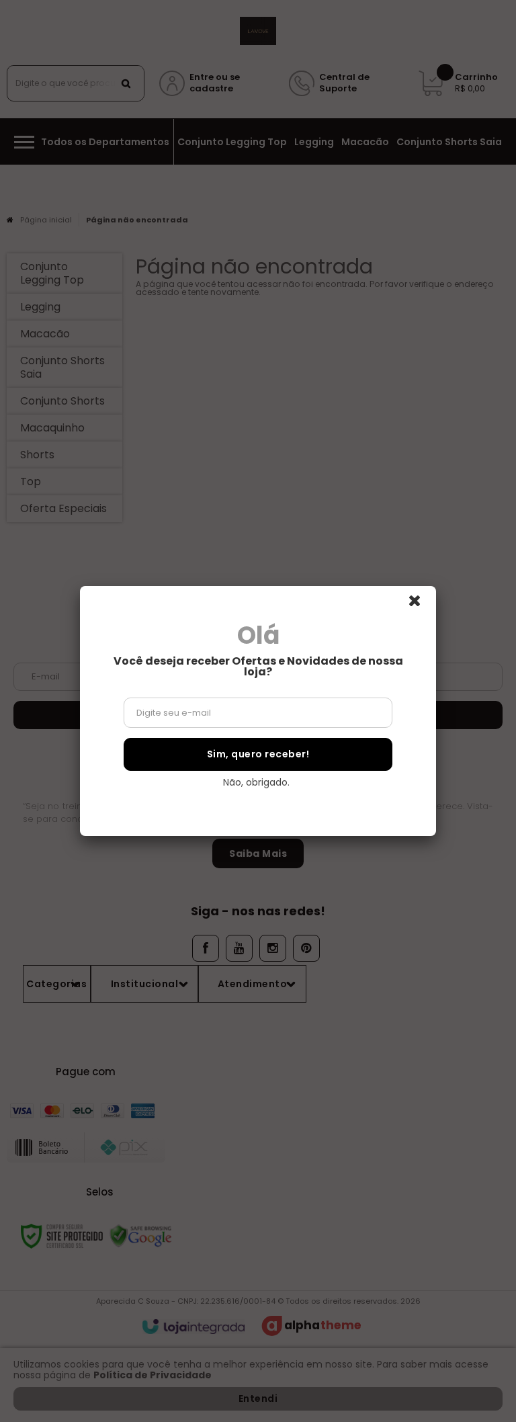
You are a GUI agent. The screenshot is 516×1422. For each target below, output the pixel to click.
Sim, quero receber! (258, 754)
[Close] (420, 605)
